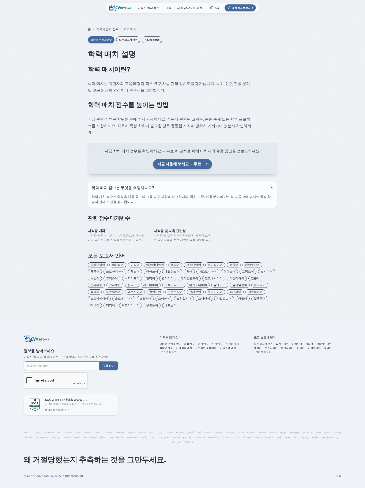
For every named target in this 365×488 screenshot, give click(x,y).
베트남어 (171, 305)
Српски (247, 437)
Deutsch (108, 432)
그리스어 (112, 278)
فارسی (160, 432)
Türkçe (315, 437)
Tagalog (304, 437)
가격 (168, 8)
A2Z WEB (50, 476)
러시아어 (235, 292)
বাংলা (58, 432)
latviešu (29, 437)
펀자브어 (195, 292)
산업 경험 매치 (184, 347)
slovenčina (200, 437)
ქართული (295, 432)
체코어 (135, 271)
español (142, 432)
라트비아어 (150, 285)
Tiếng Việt (177, 442)
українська (327, 437)
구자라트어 (132, 278)
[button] (214, 7)
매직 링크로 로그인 (242, 7)
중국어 (94, 271)
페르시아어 (135, 292)
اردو (338, 437)
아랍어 (135, 265)
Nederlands (132, 437)
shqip (237, 437)
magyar (219, 432)
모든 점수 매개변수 (101, 39)
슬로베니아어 (124, 298)
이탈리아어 (236, 278)
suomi (170, 432)
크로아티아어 (115, 271)
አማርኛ (27, 432)
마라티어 (260, 285)
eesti (151, 432)
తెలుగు (287, 437)
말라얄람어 (239, 285)
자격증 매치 (232, 343)
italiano (273, 432)
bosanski (68, 432)
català (78, 432)
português (164, 437)
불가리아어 (215, 265)
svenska (258, 437)
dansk (98, 432)
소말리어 (145, 298)
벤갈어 (175, 265)
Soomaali (227, 437)
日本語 (283, 432)
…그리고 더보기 (168, 352)
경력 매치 (203, 343)
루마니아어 (215, 292)
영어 (189, 271)
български (48, 432)
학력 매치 (217, 343)
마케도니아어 (198, 285)
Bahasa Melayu (90, 437)
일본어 (255, 278)
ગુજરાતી (190, 432)
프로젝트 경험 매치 (206, 347)
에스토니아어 (208, 271)
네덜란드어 (172, 271)
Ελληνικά (120, 432)
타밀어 (242, 298)
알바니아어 (97, 265)
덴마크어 (152, 271)
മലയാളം (56, 437)
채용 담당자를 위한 (189, 8)
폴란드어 (155, 292)
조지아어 (266, 271)
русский (187, 437)
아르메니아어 (155, 265)
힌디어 (150, 278)
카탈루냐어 (252, 265)
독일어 (94, 278)
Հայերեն (230, 432)
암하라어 (118, 265)
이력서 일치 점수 (148, 8)
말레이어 (220, 285)
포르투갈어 (175, 292)
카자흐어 (115, 285)
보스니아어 (193, 265)
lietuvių (337, 432)
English (131, 432)
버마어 (233, 265)
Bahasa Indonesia (247, 432)
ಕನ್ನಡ (318, 432)
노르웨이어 (113, 292)
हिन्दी (199, 432)
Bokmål (119, 437)
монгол (67, 437)
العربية (36, 432)
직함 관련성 (166, 347)
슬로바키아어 (99, 298)
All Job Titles (152, 39)
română (176, 437)
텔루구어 (260, 298)
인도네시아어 (214, 278)
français (180, 432)
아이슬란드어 (189, 278)
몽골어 (94, 292)
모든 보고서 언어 (128, 39)
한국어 (132, 285)
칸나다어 (96, 285)
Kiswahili (269, 437)
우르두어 (152, 305)
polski (152, 437)
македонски (42, 437)
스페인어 (164, 298)
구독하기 (109, 366)
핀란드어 (229, 271)
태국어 (94, 305)
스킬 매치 (189, 343)
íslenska (262, 432)
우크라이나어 (130, 305)
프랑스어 (248, 271)
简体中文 (189, 442)
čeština (87, 432)
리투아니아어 (173, 285)
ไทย (296, 437)
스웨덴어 (204, 298)
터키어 (110, 305)
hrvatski (208, 432)
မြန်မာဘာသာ (106, 437)
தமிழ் (279, 437)
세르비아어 (255, 292)
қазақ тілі (308, 432)
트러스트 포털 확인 (55, 409)
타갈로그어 (224, 298)
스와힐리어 (184, 298)
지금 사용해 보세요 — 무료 (179, 164)
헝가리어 (168, 278)
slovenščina (213, 437)
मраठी (76, 437)
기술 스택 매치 (228, 347)
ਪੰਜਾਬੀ (143, 437)
